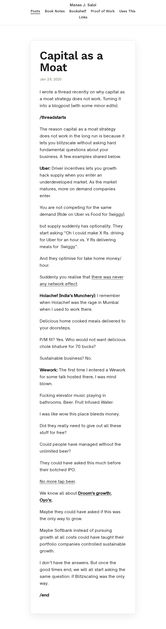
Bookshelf (77, 11)
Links (83, 17)
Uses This (127, 11)
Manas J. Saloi (83, 5)
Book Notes (55, 11)
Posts (35, 11)
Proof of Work (103, 11)
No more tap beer (57, 481)
